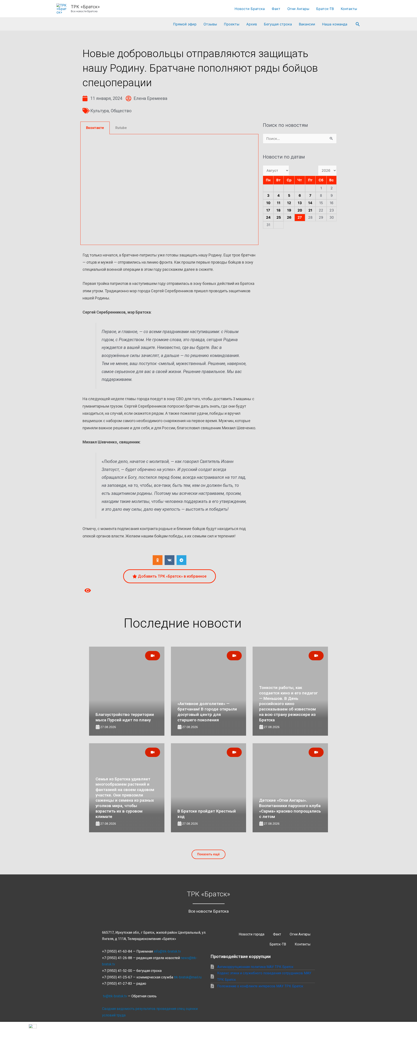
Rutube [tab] (121, 128)
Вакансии (307, 24)
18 (278, 210)
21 (310, 210)
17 (268, 210)
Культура (99, 110)
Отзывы (210, 24)
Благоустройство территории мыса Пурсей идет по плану (125, 717)
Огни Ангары (298, 9)
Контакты (349, 9)
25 (278, 217)
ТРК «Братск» (85, 6)
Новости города (251, 934)
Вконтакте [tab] (95, 128)
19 (289, 210)
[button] (358, 24)
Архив (251, 24)
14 (310, 203)
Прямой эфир (185, 24)
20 (300, 210)
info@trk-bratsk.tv (167, 951)
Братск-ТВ (325, 9)
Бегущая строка (278, 24)
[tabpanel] (169, 189)
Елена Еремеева (150, 98)
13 (300, 203)
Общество (121, 110)
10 (268, 203)
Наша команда (334, 24)
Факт (276, 9)
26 (289, 217)
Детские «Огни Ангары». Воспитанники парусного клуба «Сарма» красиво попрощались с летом (290, 808)
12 (289, 203)
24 (268, 217)
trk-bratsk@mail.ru (188, 977)
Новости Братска (250, 9)
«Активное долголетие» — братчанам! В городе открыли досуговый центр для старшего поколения (207, 711)
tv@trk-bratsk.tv (115, 996)
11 (278, 203)
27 (300, 217)
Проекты (231, 24)
